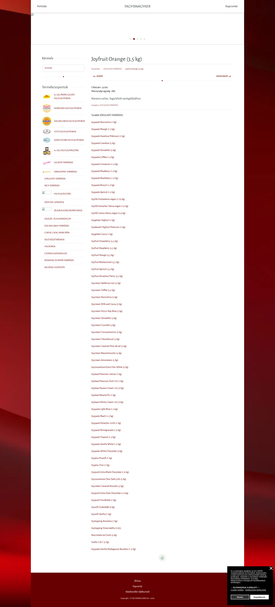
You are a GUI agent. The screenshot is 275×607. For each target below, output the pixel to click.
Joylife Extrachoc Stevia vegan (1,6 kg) (109, 206)
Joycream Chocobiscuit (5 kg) (105, 339)
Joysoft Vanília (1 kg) (101, 514)
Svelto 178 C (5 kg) (100, 542)
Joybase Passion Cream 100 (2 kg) (107, 388)
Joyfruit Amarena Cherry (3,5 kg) (107, 276)
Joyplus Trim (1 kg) (100, 465)
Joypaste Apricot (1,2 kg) (103, 192)
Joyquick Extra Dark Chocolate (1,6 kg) (109, 493)
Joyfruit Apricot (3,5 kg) (102, 269)
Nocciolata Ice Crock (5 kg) (104, 535)
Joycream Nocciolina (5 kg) (104, 297)
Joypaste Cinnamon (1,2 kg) (104, 164)
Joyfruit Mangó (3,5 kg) (102, 255)
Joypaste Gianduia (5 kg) (103, 143)
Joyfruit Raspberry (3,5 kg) (104, 248)
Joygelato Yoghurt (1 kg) (103, 220)
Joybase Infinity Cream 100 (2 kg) (107, 402)
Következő (222, 76)
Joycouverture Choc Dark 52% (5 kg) (108, 479)
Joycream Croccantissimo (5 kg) (106, 332)
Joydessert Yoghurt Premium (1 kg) (108, 227)
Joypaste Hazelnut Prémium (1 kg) (108, 136)
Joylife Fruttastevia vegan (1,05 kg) (108, 199)
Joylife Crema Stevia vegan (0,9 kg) (108, 213)
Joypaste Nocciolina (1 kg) (104, 122)
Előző (100, 76)
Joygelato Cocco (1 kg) (102, 234)
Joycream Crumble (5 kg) (103, 325)
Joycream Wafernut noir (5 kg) (106, 283)
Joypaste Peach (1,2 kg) (102, 416)
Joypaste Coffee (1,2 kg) (102, 157)
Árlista (137, 581)
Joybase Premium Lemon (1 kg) (106, 374)
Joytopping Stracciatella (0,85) (106, 528)
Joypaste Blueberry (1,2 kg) (104, 171)
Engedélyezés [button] (259, 597)
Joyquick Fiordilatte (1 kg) (103, 500)
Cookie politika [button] (237, 590)
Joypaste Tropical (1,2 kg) (103, 437)
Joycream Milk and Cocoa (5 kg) (106, 304)
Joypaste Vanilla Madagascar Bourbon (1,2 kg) (113, 549)
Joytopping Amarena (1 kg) (104, 521)
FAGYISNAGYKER (137, 6)
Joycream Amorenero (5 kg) (104, 360)
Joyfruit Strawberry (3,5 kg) (104, 241)
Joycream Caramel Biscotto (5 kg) (107, 486)
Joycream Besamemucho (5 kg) (106, 353)
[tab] (130, 39)
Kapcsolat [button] (232, 6)
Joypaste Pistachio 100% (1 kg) (106, 423)
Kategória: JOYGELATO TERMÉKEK (104, 105)
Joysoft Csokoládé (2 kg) (103, 507)
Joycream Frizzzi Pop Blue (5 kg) (107, 311)
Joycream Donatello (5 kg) (104, 318)
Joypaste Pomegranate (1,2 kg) (106, 430)
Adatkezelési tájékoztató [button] (255, 590)
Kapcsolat (137, 586)
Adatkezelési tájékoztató (138, 591)
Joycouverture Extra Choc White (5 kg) (109, 367)
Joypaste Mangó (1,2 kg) (103, 129)
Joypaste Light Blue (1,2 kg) (104, 409)
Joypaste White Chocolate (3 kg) (107, 451)
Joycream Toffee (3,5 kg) (103, 290)
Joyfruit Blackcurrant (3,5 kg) (105, 262)
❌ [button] (271, 568)
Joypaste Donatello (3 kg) (103, 150)
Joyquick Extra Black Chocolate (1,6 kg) (110, 472)
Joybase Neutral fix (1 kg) (103, 395)
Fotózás (42, 6)
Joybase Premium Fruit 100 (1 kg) (107, 381)
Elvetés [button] (240, 597)
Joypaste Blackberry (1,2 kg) (104, 178)
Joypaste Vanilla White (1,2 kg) (106, 444)
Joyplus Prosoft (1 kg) (101, 458)
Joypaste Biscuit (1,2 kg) (103, 185)
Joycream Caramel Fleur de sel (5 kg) (109, 346)
